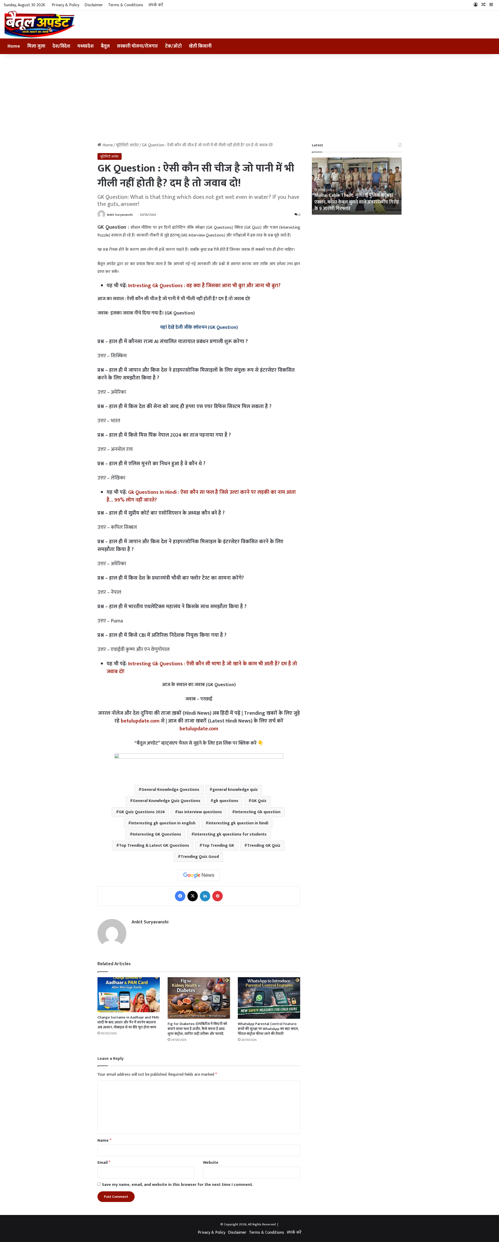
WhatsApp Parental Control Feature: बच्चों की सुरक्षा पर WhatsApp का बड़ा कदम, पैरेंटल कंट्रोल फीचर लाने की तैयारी (268, 1029)
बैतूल (105, 46)
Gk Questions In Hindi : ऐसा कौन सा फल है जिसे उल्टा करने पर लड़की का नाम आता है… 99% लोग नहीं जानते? (201, 496)
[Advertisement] (249, 98)
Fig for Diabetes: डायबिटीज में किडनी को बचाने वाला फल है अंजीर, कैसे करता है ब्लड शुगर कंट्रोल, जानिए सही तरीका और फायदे (197, 1029)
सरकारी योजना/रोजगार (137, 46)
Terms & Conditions (125, 5)
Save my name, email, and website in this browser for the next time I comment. (177, 1184)
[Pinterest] (217, 896)
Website (210, 1162)
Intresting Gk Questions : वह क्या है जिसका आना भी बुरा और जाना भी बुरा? (204, 285)
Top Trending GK (218, 845)
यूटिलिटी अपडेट (127, 145)
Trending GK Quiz (263, 845)
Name (104, 1140)
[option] (357, 186)
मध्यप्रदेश (85, 46)
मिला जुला (36, 46)
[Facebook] (180, 896)
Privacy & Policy (65, 5)
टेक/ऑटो (173, 46)
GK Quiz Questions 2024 (142, 812)
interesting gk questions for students (230, 834)
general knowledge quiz (235, 789)
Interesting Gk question (257, 812)
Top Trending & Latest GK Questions (154, 845)
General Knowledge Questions (170, 789)
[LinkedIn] (205, 896)
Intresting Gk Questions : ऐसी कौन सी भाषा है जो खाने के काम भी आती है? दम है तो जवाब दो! (202, 667)
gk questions (225, 800)
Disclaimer (93, 5)
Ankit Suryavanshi (120, 214)
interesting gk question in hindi (238, 823)
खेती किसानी (200, 46)
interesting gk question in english (163, 823)
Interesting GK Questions (157, 834)
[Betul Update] (39, 24)
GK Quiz (258, 800)
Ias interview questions (200, 812)
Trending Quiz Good (200, 856)
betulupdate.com (140, 721)
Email (103, 1162)
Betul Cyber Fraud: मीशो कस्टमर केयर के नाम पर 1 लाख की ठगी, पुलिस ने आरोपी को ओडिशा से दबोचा (356, 202)
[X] (192, 896)
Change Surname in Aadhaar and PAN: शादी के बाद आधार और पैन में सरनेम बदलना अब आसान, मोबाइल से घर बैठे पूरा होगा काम (128, 1022)
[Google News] (199, 875)
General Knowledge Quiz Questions (166, 800)
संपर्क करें (155, 5)
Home (14, 46)
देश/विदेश (61, 46)
